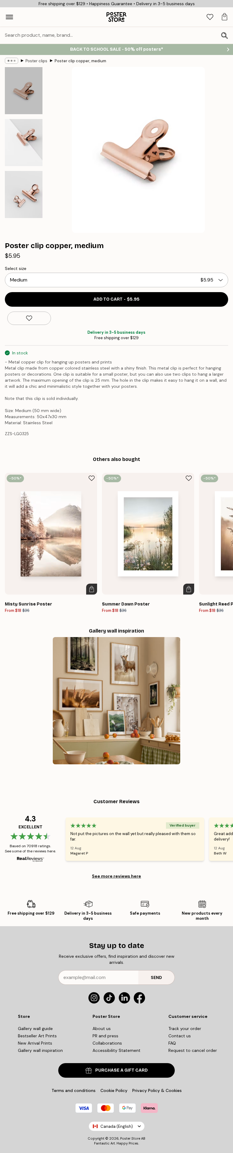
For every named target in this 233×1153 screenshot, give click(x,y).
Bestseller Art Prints (37, 1036)
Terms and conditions (74, 1090)
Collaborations (107, 1043)
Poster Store (130, 1138)
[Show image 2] (23, 142)
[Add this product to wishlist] (29, 318)
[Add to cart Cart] (91, 589)
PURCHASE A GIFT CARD (121, 1070)
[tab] (210, 17)
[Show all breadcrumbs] (11, 61)
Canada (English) (116, 1126)
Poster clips (36, 60)
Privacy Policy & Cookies (157, 1090)
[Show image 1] (23, 90)
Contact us (179, 1036)
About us (102, 1028)
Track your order (184, 1028)
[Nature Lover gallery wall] (116, 701)
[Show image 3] (23, 194)
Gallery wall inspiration (40, 1050)
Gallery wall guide (35, 1028)
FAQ (172, 1043)
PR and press (105, 1036)
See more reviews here (116, 876)
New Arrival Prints (35, 1043)
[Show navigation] (9, 17)
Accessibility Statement (116, 1050)
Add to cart (116, 299)
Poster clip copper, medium (80, 60)
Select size (15, 268)
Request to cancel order (192, 1050)
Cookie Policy (113, 1090)
